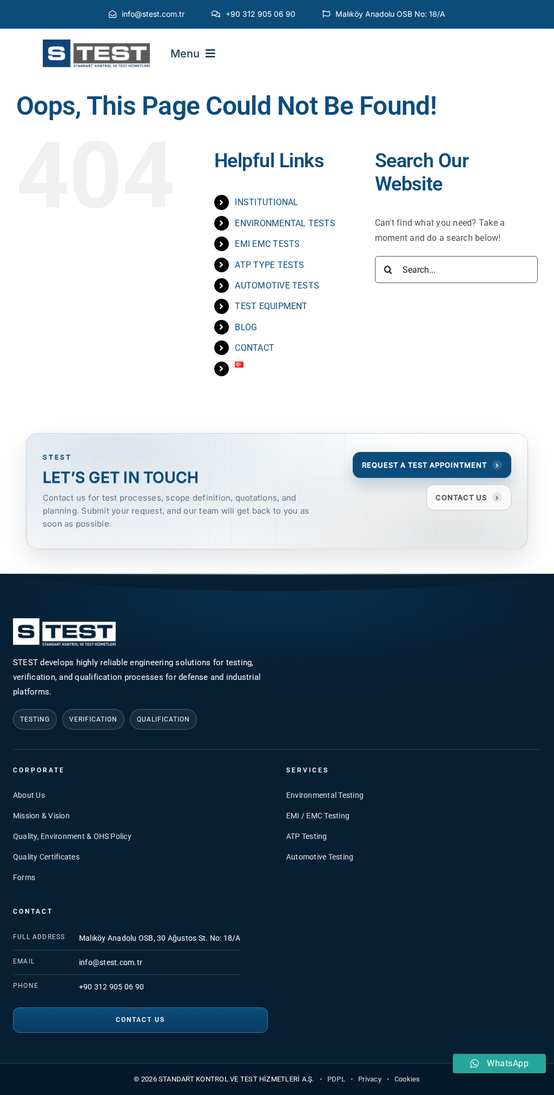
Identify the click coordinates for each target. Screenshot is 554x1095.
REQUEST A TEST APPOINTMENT (430, 465)
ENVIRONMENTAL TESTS (285, 223)
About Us (29, 795)
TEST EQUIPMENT (271, 306)
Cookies (407, 1079)
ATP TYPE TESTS (269, 265)
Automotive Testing (319, 857)
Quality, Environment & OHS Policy (72, 836)
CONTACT (254, 348)
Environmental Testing (325, 795)
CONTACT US (467, 497)
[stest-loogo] (96, 43)
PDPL (336, 1079)
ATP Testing (306, 836)
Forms (24, 877)
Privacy (369, 1079)
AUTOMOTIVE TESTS (277, 285)
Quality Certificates (46, 857)
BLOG (246, 327)
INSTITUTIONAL (266, 202)
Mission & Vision (41, 815)
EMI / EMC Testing (317, 815)
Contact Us (140, 1020)
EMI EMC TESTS (267, 244)
